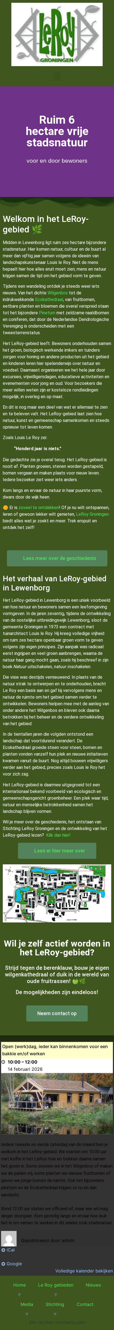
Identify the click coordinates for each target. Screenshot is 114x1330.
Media (26, 1304)
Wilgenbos (58, 292)
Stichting (55, 1304)
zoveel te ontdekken (39, 507)
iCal (11, 1250)
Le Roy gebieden (55, 1285)
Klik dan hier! (58, 835)
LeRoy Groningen (92, 514)
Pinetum (47, 312)
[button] (57, 76)
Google (14, 1263)
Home (19, 1285)
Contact (85, 1304)
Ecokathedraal (49, 299)
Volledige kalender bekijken (84, 1271)
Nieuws (93, 1285)
